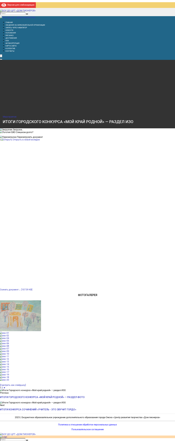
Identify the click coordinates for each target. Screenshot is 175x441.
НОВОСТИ (9, 30)
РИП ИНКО (9, 35)
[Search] (1, 59)
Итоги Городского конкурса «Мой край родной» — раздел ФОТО (42, 397)
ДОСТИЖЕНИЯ (11, 38)
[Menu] (1, 55)
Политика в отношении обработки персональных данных (87, 424)
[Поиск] (27, 440)
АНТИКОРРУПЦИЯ (12, 43)
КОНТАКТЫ (9, 51)
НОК (7, 41)
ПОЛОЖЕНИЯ (10, 33)
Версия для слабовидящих (20, 5)
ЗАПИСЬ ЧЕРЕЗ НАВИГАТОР (16, 28)
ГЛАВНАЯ (9, 22)
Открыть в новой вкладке (26, 139)
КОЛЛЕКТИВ (10, 48)
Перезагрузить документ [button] (29, 137)
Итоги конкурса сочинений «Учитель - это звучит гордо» (38, 409)
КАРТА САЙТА (10, 46)
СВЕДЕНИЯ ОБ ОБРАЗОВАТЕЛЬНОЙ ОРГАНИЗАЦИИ (25, 25)
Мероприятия (9, 116)
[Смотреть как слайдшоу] (13, 385)
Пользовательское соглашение (87, 429)
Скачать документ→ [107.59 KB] (16, 289)
